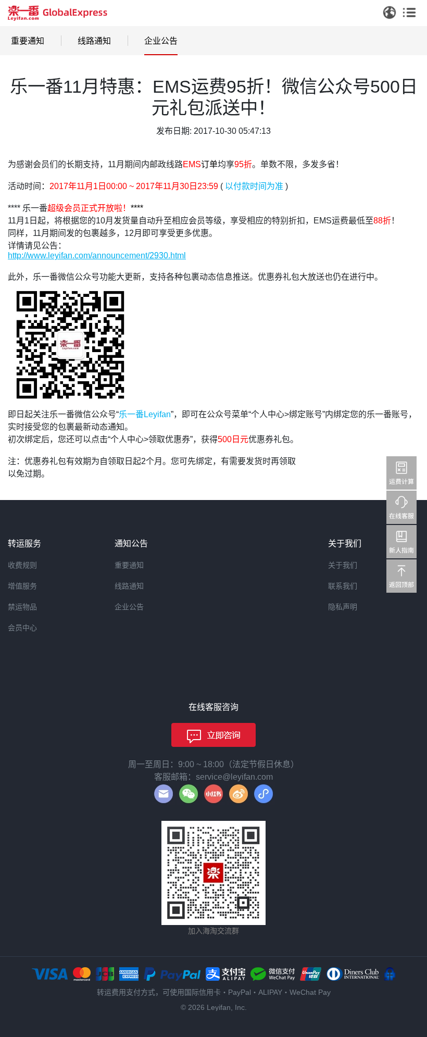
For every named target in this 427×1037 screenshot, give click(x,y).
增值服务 (22, 586)
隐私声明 (342, 607)
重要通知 (27, 40)
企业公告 (161, 40)
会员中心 (22, 627)
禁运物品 (22, 607)
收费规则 (22, 565)
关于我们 (342, 565)
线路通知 (94, 40)
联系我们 (342, 586)
